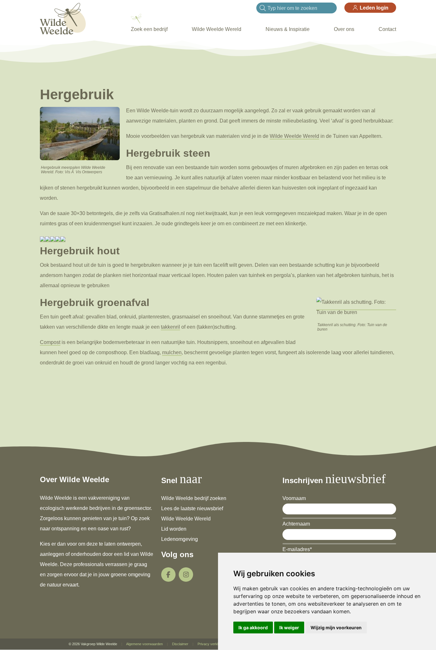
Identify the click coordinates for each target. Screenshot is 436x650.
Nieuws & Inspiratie (288, 29)
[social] (168, 574)
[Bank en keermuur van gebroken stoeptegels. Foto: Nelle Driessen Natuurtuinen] (42, 239)
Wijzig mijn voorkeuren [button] (336, 627)
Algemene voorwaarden (144, 644)
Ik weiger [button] (289, 627)
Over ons (344, 29)
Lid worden (173, 529)
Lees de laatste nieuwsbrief (192, 508)
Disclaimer (180, 644)
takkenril (170, 327)
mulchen (172, 352)
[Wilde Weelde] (63, 18)
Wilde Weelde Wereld (216, 29)
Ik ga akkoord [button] (253, 627)
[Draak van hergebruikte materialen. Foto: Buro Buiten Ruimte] (62, 239)
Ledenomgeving (179, 539)
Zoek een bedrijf (149, 29)
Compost (50, 342)
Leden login (373, 8)
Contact (387, 29)
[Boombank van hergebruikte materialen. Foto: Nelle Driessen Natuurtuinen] (47, 239)
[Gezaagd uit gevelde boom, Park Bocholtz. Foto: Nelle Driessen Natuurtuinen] (52, 239)
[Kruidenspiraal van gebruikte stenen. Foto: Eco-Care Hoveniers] (57, 239)
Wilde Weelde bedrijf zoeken (193, 498)
